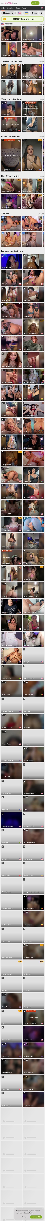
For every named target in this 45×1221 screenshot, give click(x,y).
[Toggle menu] (2, 3)
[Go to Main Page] (13, 3)
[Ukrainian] (26, 13)
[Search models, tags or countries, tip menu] (42, 8)
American (9, 24)
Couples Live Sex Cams (11, 99)
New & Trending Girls (10, 176)
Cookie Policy (28, 1213)
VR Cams (5, 213)
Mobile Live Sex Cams (10, 136)
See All (41, 24)
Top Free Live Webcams (11, 61)
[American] (19, 13)
